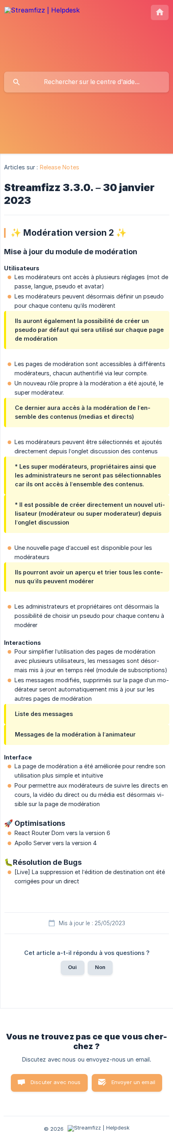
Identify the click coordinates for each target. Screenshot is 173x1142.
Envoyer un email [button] (133, 1082)
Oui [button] (72, 967)
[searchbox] (86, 82)
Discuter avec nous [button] (56, 1082)
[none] (42, 18)
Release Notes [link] (59, 167)
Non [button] (100, 967)
